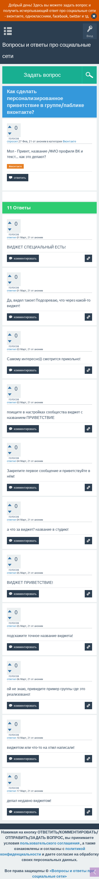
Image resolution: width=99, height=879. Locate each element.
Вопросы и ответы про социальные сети (46, 50)
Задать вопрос (42, 75)
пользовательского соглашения (49, 843)
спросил (12, 141)
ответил (11, 237)
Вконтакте (69, 141)
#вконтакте (15, 166)
